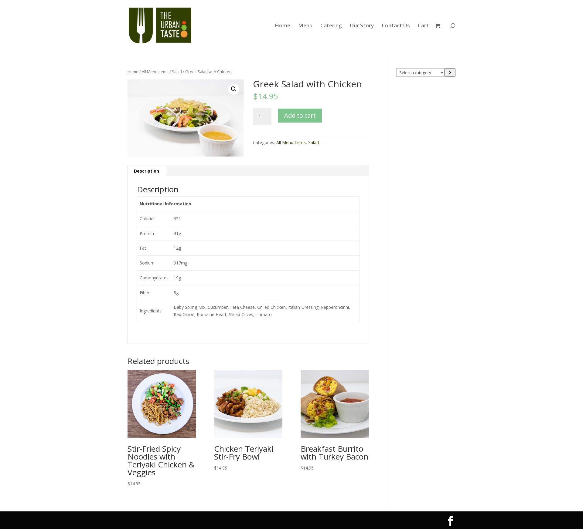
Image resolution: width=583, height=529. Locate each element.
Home (282, 26)
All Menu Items (155, 71)
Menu (305, 26)
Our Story (362, 26)
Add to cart (300, 115)
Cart (423, 26)
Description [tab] (146, 171)
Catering (331, 26)
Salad (177, 71)
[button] (233, 89)
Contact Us (396, 26)
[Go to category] (450, 72)
